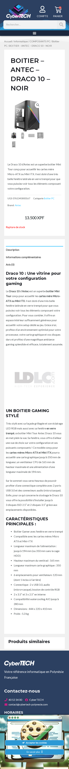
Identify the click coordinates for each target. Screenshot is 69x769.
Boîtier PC (49, 198)
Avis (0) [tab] (10, 264)
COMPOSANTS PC (40, 41)
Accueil (8, 41)
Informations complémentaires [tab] (23, 257)
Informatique (21, 41)
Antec (18, 205)
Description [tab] (12, 249)
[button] (34, 33)
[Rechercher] (61, 24)
